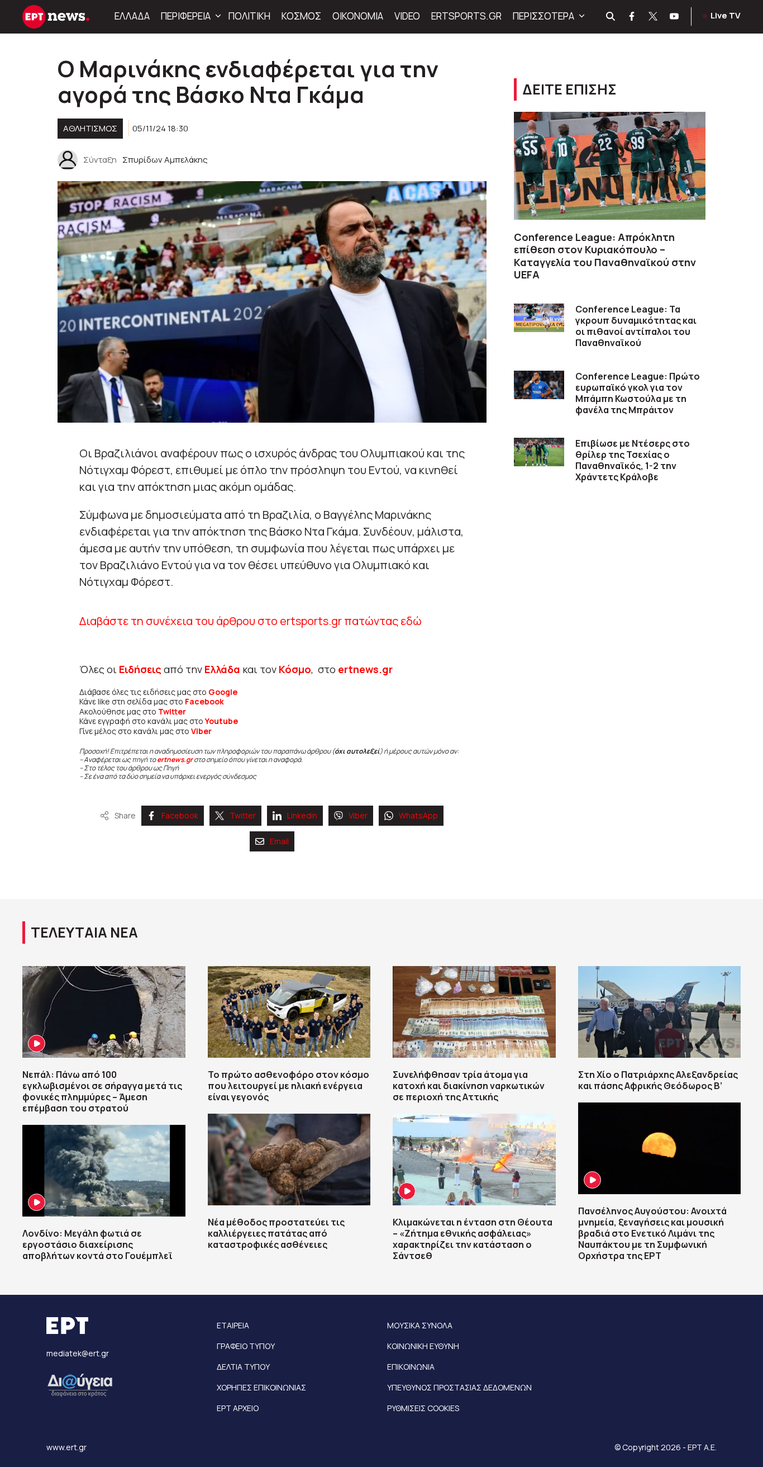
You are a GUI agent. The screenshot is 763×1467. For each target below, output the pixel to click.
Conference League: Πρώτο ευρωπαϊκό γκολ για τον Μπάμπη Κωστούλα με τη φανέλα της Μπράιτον (637, 393)
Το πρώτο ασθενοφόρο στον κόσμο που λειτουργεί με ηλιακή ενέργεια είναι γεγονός (288, 1085)
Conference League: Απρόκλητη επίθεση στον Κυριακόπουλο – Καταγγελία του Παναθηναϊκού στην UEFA (605, 256)
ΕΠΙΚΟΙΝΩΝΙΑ (411, 1366)
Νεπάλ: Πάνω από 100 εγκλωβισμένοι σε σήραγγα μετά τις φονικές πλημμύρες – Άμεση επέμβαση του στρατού (102, 1091)
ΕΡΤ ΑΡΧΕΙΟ (238, 1408)
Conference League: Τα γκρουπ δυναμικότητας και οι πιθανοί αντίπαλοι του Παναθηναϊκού (636, 326)
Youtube (221, 721)
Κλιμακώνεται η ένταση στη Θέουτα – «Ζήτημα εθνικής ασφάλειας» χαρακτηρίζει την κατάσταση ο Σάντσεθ (472, 1239)
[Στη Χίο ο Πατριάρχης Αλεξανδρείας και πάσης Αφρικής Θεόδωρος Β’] (659, 1012)
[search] (611, 16)
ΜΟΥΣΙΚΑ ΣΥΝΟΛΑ (419, 1325)
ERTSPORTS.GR (466, 16)
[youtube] (675, 16)
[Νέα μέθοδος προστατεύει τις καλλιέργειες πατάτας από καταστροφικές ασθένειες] (289, 1159)
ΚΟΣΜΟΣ (301, 16)
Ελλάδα (222, 669)
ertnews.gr (175, 759)
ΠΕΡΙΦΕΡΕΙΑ (186, 16)
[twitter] (653, 16)
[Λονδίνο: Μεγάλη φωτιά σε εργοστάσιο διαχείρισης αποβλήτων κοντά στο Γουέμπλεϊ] (103, 1171)
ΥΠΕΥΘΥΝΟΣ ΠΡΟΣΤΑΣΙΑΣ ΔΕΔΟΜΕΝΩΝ (459, 1387)
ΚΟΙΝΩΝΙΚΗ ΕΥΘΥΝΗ (423, 1346)
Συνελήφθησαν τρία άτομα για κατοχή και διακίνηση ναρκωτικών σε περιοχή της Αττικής (469, 1085)
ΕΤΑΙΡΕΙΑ (233, 1325)
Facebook (204, 701)
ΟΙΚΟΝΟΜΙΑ (357, 16)
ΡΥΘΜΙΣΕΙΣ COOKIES (423, 1408)
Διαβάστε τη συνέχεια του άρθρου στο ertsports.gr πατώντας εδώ (250, 620)
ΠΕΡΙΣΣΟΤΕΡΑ (543, 16)
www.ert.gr (66, 1447)
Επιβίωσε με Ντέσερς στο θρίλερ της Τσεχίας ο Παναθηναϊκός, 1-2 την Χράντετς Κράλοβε (632, 460)
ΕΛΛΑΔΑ (132, 16)
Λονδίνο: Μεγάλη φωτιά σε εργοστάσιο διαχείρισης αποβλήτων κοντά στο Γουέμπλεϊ (97, 1244)
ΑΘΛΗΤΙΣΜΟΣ (90, 128)
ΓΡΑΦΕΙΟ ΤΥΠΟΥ (246, 1346)
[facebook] (632, 16)
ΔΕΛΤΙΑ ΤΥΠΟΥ (243, 1366)
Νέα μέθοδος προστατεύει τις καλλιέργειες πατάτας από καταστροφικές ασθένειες (276, 1233)
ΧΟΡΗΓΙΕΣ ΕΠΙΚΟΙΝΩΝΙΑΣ (261, 1387)
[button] (217, 16)
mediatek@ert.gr (77, 1353)
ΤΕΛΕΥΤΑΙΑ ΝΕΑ (84, 932)
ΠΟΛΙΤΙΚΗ (249, 16)
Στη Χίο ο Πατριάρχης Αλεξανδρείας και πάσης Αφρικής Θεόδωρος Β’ (658, 1080)
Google (222, 692)
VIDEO (407, 16)
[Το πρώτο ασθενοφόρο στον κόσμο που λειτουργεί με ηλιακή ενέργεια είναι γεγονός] (289, 1012)
